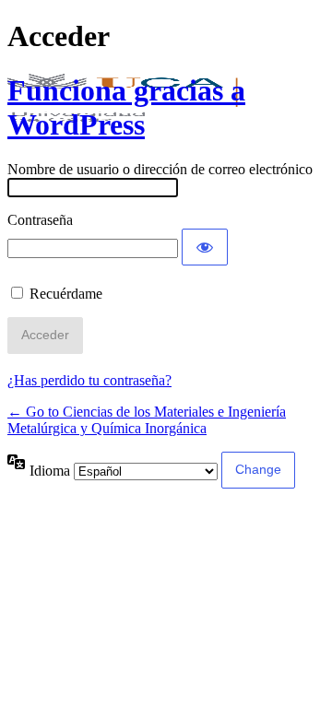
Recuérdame (66, 293)
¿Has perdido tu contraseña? (89, 380)
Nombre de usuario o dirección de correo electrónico (160, 169)
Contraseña (40, 220)
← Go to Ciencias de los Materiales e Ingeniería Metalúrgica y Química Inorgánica (146, 420)
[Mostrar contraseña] (205, 247)
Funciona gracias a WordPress (126, 107)
